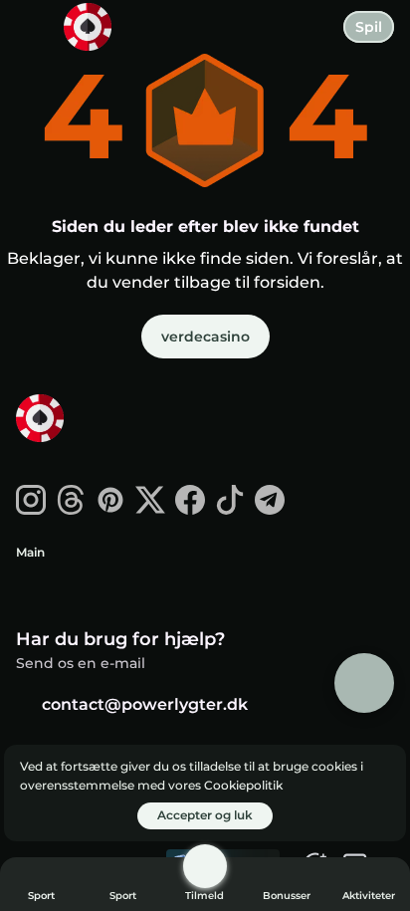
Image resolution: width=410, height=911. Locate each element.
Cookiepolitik (243, 785)
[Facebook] (190, 509)
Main (30, 552)
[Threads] (71, 509)
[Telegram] (270, 509)
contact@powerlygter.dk (145, 704)
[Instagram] (31, 509)
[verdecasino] (90, 420)
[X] (150, 509)
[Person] (205, 866)
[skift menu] (32, 32)
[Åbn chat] (364, 683)
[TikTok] (230, 509)
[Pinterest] (110, 509)
